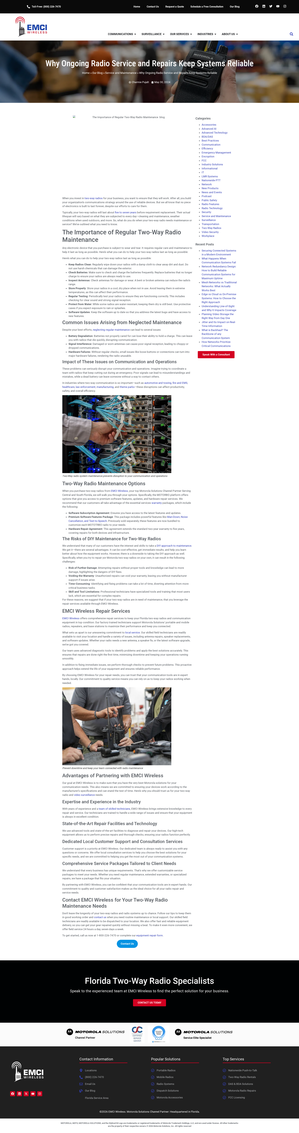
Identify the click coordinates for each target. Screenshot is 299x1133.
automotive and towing (157, 382)
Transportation (210, 224)
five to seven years (125, 212)
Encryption (208, 156)
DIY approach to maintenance (174, 545)
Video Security (210, 232)
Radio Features (210, 204)
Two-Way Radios (211, 228)
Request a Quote (174, 6)
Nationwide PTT (211, 180)
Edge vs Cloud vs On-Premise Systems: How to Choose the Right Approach (219, 298)
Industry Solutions (212, 164)
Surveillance (209, 220)
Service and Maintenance (121, 72)
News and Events (212, 192)
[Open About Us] (237, 34)
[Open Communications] (135, 34)
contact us (100, 917)
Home (136, 6)
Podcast (207, 196)
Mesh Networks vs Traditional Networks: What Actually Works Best (219, 286)
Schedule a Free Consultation (206, 6)
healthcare (68, 386)
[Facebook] (257, 6)
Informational (210, 168)
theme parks (127, 386)
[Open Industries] (215, 34)
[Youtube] (278, 6)
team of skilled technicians (114, 808)
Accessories (209, 124)
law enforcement (85, 386)
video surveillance (84, 794)
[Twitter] (271, 6)
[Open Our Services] (191, 34)
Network (207, 184)
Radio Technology (212, 208)
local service (132, 632)
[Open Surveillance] (163, 34)
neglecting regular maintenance (111, 329)
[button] (291, 34)
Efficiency (207, 148)
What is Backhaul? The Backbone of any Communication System (216, 334)
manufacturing (105, 386)
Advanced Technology (215, 132)
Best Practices (210, 140)
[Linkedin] (264, 6)
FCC (204, 160)
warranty (157, 502)
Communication (211, 144)
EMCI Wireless (119, 490)
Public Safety (209, 200)
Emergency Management (216, 152)
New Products (210, 188)
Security (206, 212)
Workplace (208, 235)
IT (203, 172)
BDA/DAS (207, 136)
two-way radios (94, 198)
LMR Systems (210, 176)
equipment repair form (149, 935)
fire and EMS (180, 382)
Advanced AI (209, 128)
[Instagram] (285, 6)
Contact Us (153, 6)
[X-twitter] (26, 1093)
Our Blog (235, 6)
